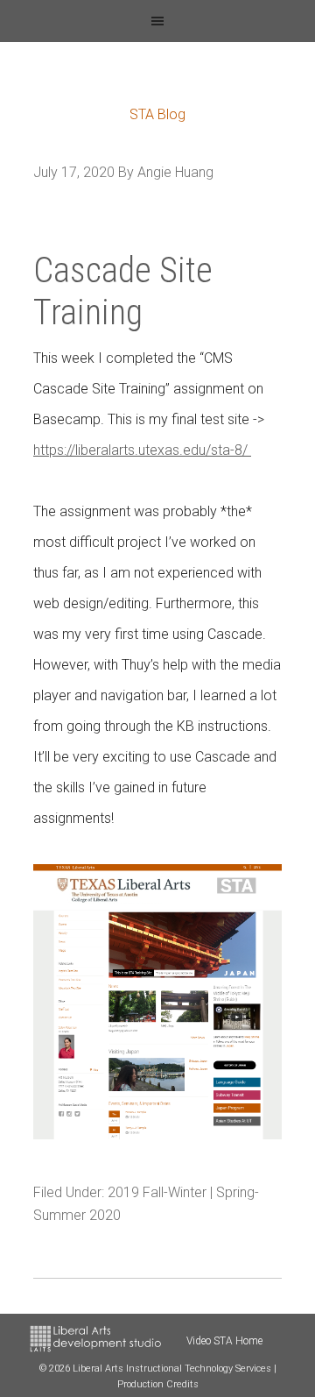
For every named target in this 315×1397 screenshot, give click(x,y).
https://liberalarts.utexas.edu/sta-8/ (142, 450)
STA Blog (158, 114)
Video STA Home (224, 1341)
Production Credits (158, 1384)
